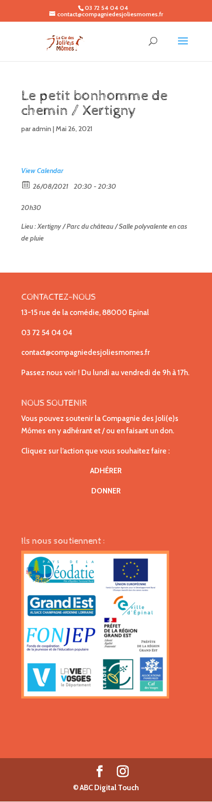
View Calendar (42, 170)
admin (41, 128)
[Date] (26, 184)
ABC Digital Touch (108, 787)
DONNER (106, 491)
